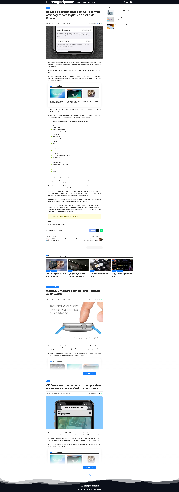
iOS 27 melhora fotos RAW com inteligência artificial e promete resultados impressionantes (77, 274)
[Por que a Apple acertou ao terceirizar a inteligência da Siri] (110, 19)
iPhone (83, 76)
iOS (48, 8)
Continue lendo (89, 373)
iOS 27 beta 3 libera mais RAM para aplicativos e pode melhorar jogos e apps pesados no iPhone (56, 274)
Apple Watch (50, 287)
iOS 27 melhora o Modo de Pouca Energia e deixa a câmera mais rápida (99, 274)
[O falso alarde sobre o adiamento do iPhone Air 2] (110, 26)
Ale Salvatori (51, 488)
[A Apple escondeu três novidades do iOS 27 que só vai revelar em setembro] (122, 265)
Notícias (54, 270)
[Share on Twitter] (99, 23)
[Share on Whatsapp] (102, 23)
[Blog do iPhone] (60, 2)
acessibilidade (56, 224)
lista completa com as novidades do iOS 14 (68, 216)
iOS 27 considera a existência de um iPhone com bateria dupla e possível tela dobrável (74, 101)
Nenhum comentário (95, 247)
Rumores (120, 270)
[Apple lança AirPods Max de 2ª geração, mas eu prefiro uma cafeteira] (110, 12)
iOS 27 (48, 270)
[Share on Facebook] (97, 23)
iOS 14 (62, 224)
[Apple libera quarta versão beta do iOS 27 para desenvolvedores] (91, 93)
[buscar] (124, 2)
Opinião (49, 475)
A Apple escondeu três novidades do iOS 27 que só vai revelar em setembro (122, 274)
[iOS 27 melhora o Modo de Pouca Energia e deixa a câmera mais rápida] (100, 265)
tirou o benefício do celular (78, 355)
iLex (49, 23)
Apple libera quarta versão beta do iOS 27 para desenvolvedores (90, 100)
